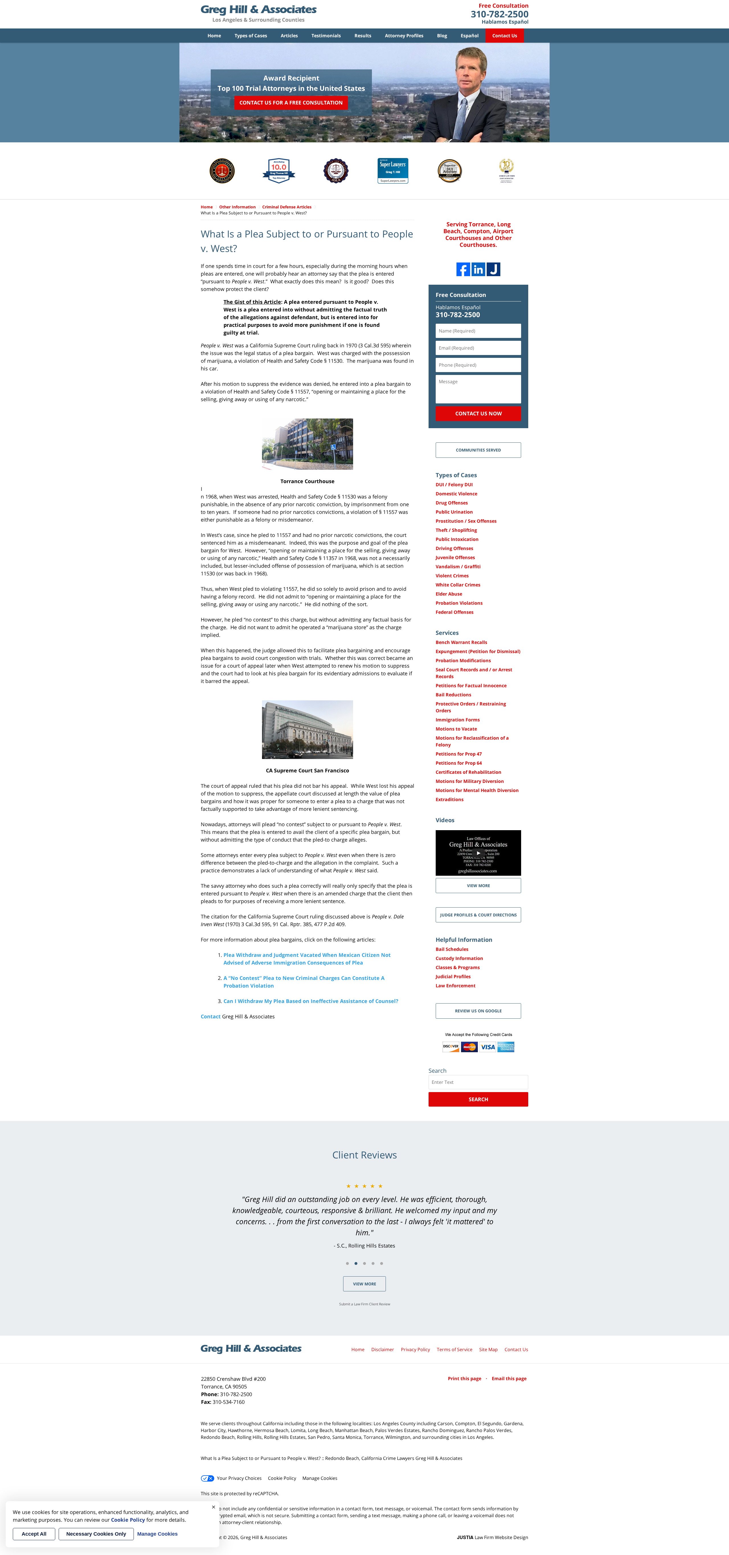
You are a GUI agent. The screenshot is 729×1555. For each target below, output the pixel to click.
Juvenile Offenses (455, 557)
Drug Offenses (452, 503)
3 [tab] (364, 1263)
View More (364, 1284)
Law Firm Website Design (492, 1537)
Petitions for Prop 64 (459, 763)
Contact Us (504, 35)
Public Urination (454, 512)
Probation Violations (459, 603)
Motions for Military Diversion (470, 781)
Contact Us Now (478, 413)
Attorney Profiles (404, 35)
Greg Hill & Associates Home (259, 14)
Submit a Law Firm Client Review (364, 1304)
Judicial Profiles (453, 976)
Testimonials (326, 35)
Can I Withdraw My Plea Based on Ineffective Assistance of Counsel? (311, 1001)
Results (363, 35)
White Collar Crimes (458, 585)
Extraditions (450, 799)
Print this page (465, 1378)
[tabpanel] (364, 1216)
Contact (211, 1016)
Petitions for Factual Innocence (471, 685)
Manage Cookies (319, 1478)
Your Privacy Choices (239, 1478)
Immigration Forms (458, 720)
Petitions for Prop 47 (459, 754)
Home (214, 35)
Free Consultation (461, 295)
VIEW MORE (478, 885)
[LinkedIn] (478, 269)
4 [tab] (373, 1263)
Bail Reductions (453, 695)
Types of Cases (251, 35)
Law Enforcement (456, 985)
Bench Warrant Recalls (461, 642)
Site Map (488, 1349)
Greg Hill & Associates (263, 1537)
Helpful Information (464, 939)
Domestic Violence (456, 494)
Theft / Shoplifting (456, 530)
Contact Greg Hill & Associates (499, 14)
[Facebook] (463, 269)
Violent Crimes (452, 576)
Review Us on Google (478, 1011)
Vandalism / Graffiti (458, 566)
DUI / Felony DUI (454, 484)
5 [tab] (381, 1263)
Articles (289, 35)
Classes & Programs (458, 967)
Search (478, 1099)
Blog (442, 35)
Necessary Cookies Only (96, 1534)
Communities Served (478, 450)
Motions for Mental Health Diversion (477, 790)
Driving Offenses (454, 548)
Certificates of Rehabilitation (468, 772)
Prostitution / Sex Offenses (466, 521)
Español (470, 35)
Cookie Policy (282, 1478)
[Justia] (493, 269)
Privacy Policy (415, 1349)
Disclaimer (382, 1349)
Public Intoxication (457, 539)
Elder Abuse (449, 594)
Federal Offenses (455, 612)
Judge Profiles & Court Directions (478, 915)
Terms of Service (454, 1349)
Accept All (34, 1534)
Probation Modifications (463, 660)
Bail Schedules (452, 949)
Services (447, 633)
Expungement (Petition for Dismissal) (478, 651)
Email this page (509, 1378)
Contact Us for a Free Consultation (291, 102)
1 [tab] (347, 1263)
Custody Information (459, 958)
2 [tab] (356, 1263)
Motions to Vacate (456, 729)
